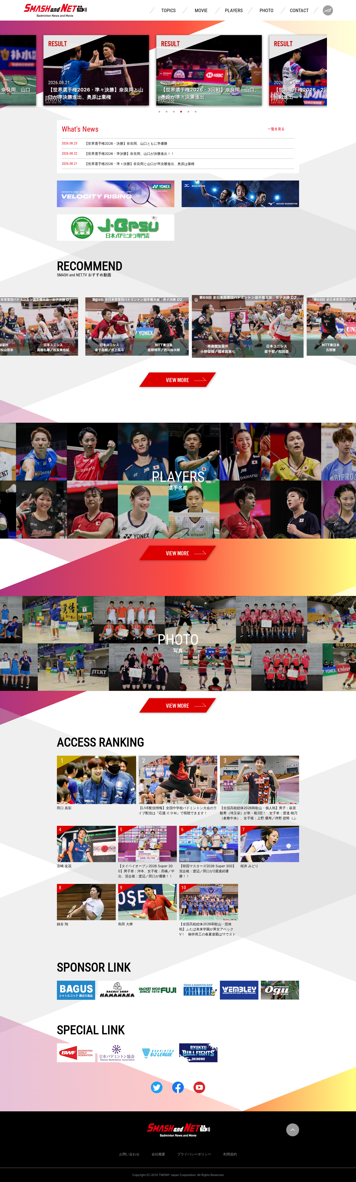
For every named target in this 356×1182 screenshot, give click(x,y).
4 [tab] (181, 111)
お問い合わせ (129, 1154)
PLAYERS (234, 10)
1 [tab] (159, 111)
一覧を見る (276, 129)
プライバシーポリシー (194, 1154)
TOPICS (168, 10)
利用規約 (230, 1154)
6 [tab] (196, 111)
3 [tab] (174, 111)
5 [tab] (188, 111)
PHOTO (266, 10)
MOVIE (201, 10)
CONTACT (299, 10)
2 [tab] (167, 111)
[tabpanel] (178, 70)
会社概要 (158, 1154)
